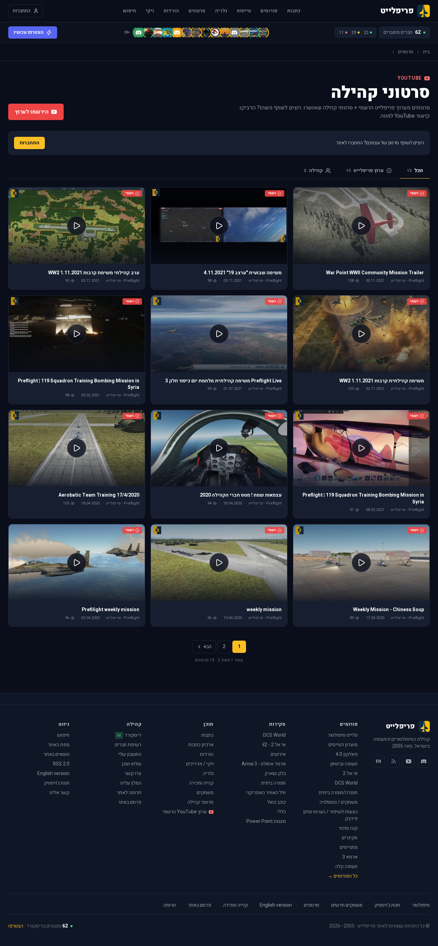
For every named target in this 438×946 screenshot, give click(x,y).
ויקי (150, 11)
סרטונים (197, 11)
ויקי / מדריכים (200, 763)
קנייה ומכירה (201, 783)
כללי (281, 811)
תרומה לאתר (129, 792)
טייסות (244, 11)
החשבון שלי (129, 754)
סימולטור (421, 905)
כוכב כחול (276, 802)
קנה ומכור (348, 828)
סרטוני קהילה (201, 802)
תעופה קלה (346, 866)
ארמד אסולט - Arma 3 (264, 763)
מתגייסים (349, 847)
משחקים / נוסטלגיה (339, 802)
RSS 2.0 (61, 763)
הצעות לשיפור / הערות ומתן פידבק (330, 815)
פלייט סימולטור (343, 735)
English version (53, 773)
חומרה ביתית (273, 783)
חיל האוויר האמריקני (266, 792)
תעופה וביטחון (344, 763)
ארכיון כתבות (201, 744)
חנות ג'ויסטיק (56, 783)
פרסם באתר (129, 802)
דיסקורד (129, 735)
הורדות (171, 11)
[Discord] (423, 761)
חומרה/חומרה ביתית (338, 792)
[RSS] (393, 761)
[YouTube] (408, 761)
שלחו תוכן (131, 763)
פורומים (269, 11)
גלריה (221, 11)
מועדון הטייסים (343, 744)
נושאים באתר (56, 754)
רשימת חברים (128, 744)
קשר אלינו (59, 792)
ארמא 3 (350, 856)
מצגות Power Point (266, 821)
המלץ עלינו (130, 783)
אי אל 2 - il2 (274, 744)
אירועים (278, 754)
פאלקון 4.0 (347, 754)
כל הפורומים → (343, 876)
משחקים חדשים (346, 905)
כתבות (293, 11)
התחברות (29, 142)
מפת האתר (58, 744)
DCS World (346, 783)
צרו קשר (133, 773)
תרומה (169, 905)
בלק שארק (275, 773)
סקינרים (350, 837)
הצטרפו (15, 926)
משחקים (205, 792)
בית (426, 52)
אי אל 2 (350, 773)
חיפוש (129, 11)
